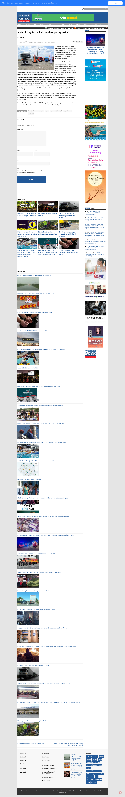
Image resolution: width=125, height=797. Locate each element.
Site (18, 160)
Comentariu (20, 129)
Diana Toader (52, 42)
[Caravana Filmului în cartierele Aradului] (28, 376)
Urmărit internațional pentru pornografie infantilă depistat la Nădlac (89, 28)
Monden (95, 765)
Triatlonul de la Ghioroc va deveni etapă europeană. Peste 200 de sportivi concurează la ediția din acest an (43, 683)
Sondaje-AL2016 (100, 774)
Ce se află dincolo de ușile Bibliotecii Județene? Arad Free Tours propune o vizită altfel (47, 252)
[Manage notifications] (120, 792)
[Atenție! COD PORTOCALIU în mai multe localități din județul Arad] (28, 284)
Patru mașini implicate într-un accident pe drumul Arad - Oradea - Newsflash (94, 224)
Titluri (92, 776)
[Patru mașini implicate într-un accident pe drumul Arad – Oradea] (28, 599)
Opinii (56, 24)
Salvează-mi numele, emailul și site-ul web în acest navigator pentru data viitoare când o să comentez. (30, 171)
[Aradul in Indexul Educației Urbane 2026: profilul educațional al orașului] (28, 469)
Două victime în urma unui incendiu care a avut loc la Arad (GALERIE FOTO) (36, 609)
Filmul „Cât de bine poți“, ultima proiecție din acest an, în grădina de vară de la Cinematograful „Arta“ (42, 498)
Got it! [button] (115, 3)
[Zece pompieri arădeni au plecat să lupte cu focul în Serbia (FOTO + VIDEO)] (28, 562)
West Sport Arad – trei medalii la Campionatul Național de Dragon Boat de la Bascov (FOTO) (40, 405)
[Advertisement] (48, 192)
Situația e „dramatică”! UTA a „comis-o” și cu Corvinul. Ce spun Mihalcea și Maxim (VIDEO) (39, 572)
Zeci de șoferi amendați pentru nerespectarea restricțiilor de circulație (68, 234)
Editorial (89, 762)
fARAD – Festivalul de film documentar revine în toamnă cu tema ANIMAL (27, 234)
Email (35, 150)
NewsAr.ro (64, 792)
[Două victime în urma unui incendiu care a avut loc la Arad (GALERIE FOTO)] (28, 618)
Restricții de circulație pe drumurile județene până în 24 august (68, 215)
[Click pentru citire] (43, 28)
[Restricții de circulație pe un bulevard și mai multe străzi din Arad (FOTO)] (28, 302)
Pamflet (89, 768)
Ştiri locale (27, 24)
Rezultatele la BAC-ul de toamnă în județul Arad (29, 479)
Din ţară (41, 24)
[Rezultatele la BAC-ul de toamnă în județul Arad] (28, 488)
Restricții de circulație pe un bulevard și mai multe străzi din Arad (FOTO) (58, 28)
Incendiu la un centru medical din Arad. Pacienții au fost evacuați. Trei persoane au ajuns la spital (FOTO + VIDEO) (45, 535)
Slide (30, 42)
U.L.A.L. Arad (93, 24)
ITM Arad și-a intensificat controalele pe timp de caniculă (31, 721)
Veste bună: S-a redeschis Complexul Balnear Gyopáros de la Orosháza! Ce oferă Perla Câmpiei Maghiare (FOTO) (95, 241)
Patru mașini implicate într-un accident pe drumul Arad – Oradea (33, 591)
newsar (47, 111)
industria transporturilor (38, 111)
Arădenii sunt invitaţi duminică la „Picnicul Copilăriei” (31, 743)
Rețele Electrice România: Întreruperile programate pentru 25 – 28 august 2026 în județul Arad (40, 423)
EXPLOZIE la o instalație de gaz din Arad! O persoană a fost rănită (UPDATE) (94, 254)
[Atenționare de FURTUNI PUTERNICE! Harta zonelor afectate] (28, 339)
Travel (96, 776)
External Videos (96, 762)
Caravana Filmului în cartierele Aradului (27, 368)
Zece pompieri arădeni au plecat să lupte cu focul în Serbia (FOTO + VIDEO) (36, 553)
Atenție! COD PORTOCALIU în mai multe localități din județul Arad (28, 28)
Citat (96, 756)
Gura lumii (78, 24)
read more (95, 55)
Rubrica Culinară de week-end (94, 771)
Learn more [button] (54, 3)
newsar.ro (53, 111)
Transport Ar (31, 113)
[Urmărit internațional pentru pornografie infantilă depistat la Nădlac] (28, 321)
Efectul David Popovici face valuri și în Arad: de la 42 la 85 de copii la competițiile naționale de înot (41, 442)
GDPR (101, 24)
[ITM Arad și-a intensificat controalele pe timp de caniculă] (28, 729)
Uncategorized (40, 42)
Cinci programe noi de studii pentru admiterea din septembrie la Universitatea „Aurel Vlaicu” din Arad (42, 628)
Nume (18, 150)
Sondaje (63, 24)
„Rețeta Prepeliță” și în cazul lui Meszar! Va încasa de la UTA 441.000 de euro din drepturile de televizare (43, 516)
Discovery (94, 759)
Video (85, 24)
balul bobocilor (90, 756)
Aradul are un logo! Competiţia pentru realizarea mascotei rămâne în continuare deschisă (68, 744)
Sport (34, 24)
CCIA (29, 111)
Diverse (70, 24)
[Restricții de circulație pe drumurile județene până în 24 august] (28, 674)
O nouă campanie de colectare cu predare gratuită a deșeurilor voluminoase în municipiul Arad (41, 349)
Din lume (49, 24)
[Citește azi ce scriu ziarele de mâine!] (24, 21)
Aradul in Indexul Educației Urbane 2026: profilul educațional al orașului (35, 461)
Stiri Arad (59, 111)
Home (19, 24)
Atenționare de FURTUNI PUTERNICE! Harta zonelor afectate (32, 331)
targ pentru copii (67, 111)
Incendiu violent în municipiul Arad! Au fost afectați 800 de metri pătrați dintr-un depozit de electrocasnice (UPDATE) (46, 646)
